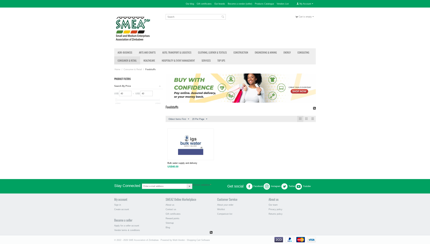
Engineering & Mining (266, 52)
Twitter (292, 186)
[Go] (189, 186)
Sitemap (170, 223)
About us (170, 205)
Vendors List (283, 4)
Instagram (276, 186)
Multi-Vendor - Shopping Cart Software (191, 240)
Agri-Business (125, 52)
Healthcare (149, 60)
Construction (240, 52)
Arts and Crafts (147, 52)
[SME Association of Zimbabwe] (133, 28)
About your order (225, 205)
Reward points (172, 218)
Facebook (258, 186)
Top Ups (221, 60)
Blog (168, 227)
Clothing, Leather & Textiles (212, 52)
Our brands (219, 4)
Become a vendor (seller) (240, 4)
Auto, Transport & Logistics (176, 52)
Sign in (117, 205)
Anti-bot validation (201, 185)
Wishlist (221, 209)
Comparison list (224, 214)
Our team (273, 205)
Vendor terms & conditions (127, 230)
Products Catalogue (264, 4)
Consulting (303, 52)
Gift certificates (204, 4)
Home (117, 69)
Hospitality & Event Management (178, 60)
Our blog (190, 4)
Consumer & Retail (127, 60)
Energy (287, 52)
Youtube (307, 186)
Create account (121, 209)
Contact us (171, 209)
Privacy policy (275, 209)
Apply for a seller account (126, 225)
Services (206, 60)
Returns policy (276, 214)
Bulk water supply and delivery (182, 163)
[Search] (223, 17)
